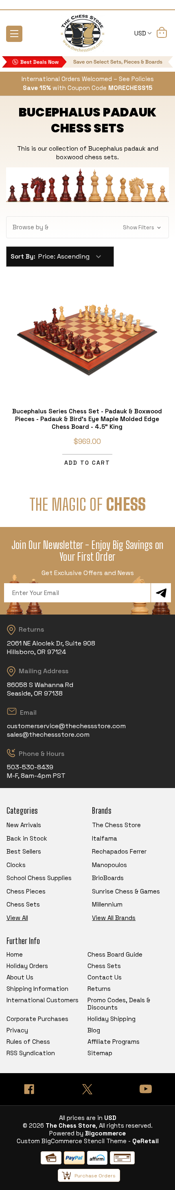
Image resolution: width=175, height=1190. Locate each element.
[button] (87, 227)
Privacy (17, 1030)
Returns (99, 988)
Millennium (107, 904)
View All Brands (114, 918)
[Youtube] (146, 1089)
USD (141, 33)
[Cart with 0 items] (162, 34)
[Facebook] (29, 1089)
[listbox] (73, 256)
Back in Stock (27, 838)
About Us (20, 977)
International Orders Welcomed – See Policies (88, 79)
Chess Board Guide (115, 954)
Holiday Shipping (112, 1019)
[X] (87, 1089)
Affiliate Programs (114, 1041)
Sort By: (23, 256)
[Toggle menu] (14, 34)
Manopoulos (109, 865)
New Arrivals (24, 825)
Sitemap (100, 1053)
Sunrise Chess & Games (126, 891)
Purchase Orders (95, 1175)
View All (17, 918)
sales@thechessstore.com (48, 734)
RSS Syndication (31, 1053)
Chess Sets (23, 904)
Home (15, 954)
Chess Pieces (26, 891)
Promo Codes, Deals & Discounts (119, 1003)
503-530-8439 (30, 767)
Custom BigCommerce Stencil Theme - (74, 1141)
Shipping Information (37, 988)
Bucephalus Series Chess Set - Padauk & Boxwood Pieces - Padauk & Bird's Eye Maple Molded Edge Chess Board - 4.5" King (87, 418)
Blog (94, 1030)
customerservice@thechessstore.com (66, 726)
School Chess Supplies (39, 878)
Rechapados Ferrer (119, 851)
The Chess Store (116, 825)
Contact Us (105, 977)
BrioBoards (108, 878)
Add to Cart (87, 462)
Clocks (16, 865)
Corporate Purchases (37, 1019)
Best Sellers (24, 851)
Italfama (104, 838)
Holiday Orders (27, 966)
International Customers (43, 1000)
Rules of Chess (28, 1041)
